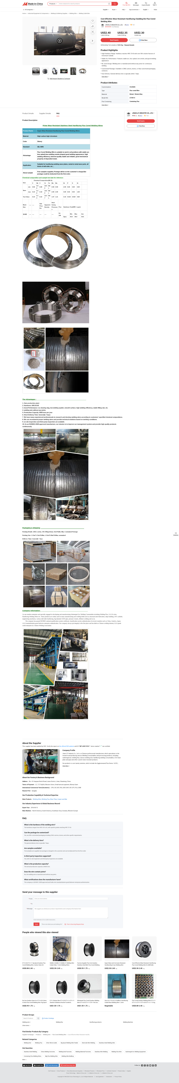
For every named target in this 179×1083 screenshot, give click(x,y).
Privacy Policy (118, 1076)
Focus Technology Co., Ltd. (76, 1076)
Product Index (121, 1071)
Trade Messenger (52, 1065)
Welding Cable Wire (84, 13)
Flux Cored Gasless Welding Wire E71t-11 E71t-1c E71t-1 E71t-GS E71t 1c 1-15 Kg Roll (144, 1002)
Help (123, 9)
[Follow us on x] (145, 1065)
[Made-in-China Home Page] (32, 4)
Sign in (155, 5)
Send (36, 924)
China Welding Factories (48, 1052)
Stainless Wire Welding (101, 1052)
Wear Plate (53, 799)
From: (31, 899)
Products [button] (52, 4)
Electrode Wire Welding (88, 1043)
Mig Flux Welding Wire (51, 1056)
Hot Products (51, 1071)
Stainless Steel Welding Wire (107, 1043)
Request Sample (129, 45)
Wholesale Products (89, 1071)
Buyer (114, 9)
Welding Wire (73, 13)
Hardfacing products (96, 1022)
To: (32, 904)
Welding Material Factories (83, 1052)
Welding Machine (128, 1022)
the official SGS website (66, 746)
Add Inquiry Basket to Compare (60, 79)
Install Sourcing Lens (69, 1065)
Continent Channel (111, 1071)
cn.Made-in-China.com (107, 1073)
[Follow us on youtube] (150, 1065)
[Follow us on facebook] (142, 1065)
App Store (27, 1065)
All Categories (29, 9)
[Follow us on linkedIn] (156, 1065)
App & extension (134, 9)
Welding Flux (46, 799)
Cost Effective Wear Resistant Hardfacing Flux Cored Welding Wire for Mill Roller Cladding (144, 965)
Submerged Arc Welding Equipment (135, 1052)
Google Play (38, 1065)
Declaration (109, 1076)
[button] (109, 3)
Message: (30, 908)
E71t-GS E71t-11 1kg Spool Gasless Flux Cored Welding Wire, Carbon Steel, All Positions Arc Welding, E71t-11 (33, 965)
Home (24, 13)
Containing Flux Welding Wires (32, 1056)
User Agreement (100, 1076)
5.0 (134, 115)
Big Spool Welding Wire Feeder (69, 1043)
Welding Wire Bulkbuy (68, 1056)
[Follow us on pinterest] (153, 1065)
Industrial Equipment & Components (38, 13)
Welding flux (59, 1022)
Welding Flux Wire (117, 1052)
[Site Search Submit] (115, 4)
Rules (155, 9)
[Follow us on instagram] (148, 1065)
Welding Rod (27, 1043)
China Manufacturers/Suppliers (75, 1071)
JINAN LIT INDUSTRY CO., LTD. (114, 25)
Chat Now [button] (144, 40)
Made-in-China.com (81, 1073)
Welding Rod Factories (65, 1052)
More (24, 1059)
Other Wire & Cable (51, 1043)
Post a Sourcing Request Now (74, 924)
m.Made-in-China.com (93, 1073)
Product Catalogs (48, 1018)
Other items (25, 1025)
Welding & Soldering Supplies (59, 13)
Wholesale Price (100, 1071)
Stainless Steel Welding (30, 1052)
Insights (129, 1071)
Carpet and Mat (62, 799)
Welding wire (26, 1022)
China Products (61, 1071)
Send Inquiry (114, 40)
